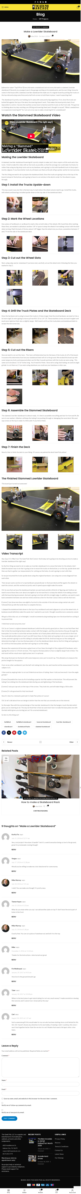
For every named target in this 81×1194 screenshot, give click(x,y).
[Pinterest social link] (40, 2)
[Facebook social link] (35, 2)
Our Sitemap (59, 1158)
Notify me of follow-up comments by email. (16, 1105)
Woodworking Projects (48, 798)
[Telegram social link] (45, 2)
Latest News (59, 1154)
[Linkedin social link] (43, 2)
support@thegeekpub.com (11, 1151)
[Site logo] (40, 7)
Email (4, 1089)
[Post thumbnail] (32, 1145)
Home (35, 19)
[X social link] (37, 2)
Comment (5, 1056)
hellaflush (7, 722)
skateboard (8, 726)
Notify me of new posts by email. (13, 1112)
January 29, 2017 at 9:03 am (21, 973)
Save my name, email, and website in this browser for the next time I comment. (30, 1099)
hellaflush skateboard (23, 722)
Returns (57, 1143)
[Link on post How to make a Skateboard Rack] (40, 776)
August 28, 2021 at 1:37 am (21, 1018)
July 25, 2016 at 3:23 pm (20, 905)
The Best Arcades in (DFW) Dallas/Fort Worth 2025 (45, 1142)
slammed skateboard (43, 726)
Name (4, 1080)
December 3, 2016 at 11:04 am (22, 951)
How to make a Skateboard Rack (40, 802)
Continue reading (40, 811)
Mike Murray (16, 880)
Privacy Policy (60, 1139)
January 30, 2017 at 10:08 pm (22, 994)
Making (45, 27)
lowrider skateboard (63, 722)
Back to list (40, 742)
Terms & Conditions (61, 1146)
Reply (14, 850)
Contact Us (59, 1150)
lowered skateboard (44, 722)
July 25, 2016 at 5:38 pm (20, 929)
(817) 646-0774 (8, 1154)
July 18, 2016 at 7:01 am (20, 884)
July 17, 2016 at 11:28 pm (21, 862)
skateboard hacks (24, 726)
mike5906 (34, 36)
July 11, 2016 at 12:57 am (21, 838)
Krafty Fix (15, 834)
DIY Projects (43, 19)
